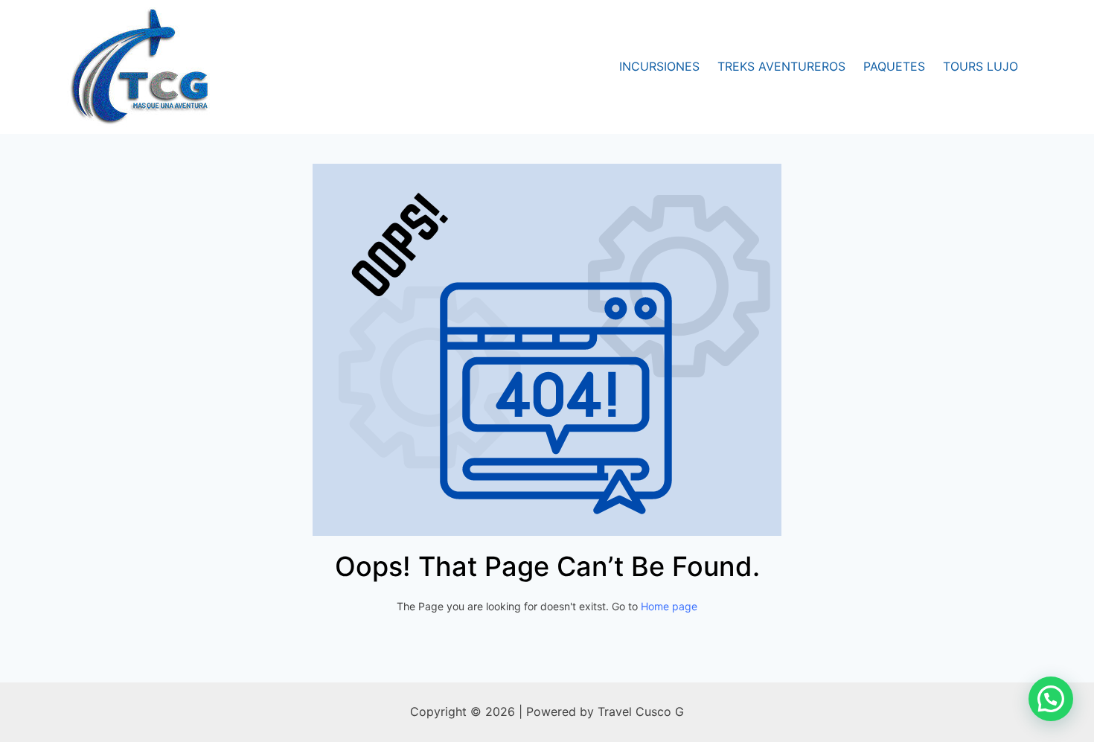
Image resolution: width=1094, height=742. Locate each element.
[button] (1051, 699)
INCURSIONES (659, 66)
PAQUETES (894, 66)
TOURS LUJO (980, 66)
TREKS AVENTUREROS (781, 66)
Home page (669, 606)
